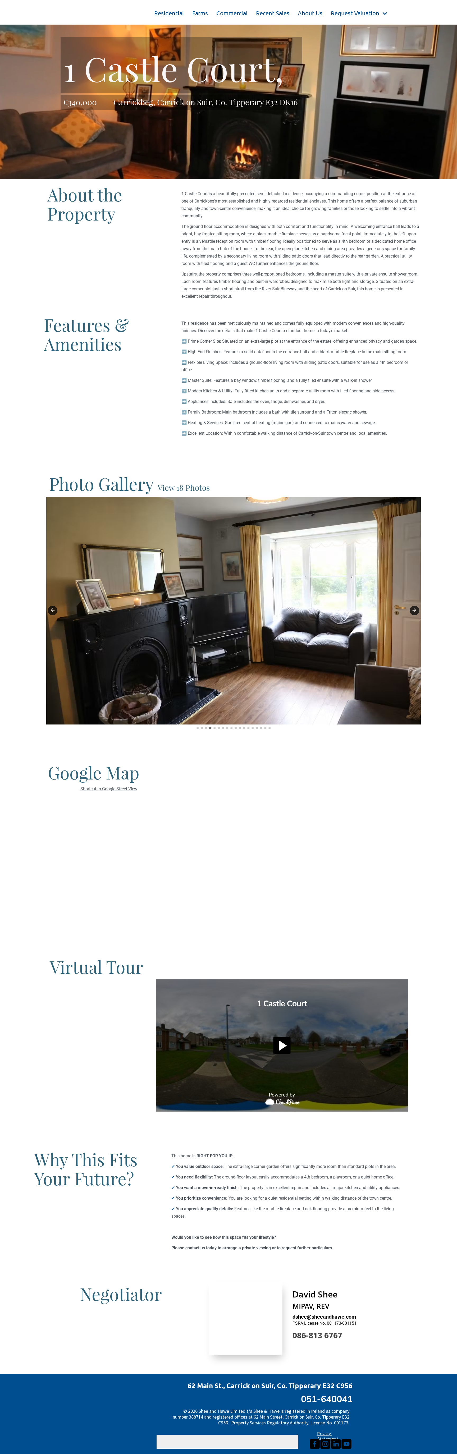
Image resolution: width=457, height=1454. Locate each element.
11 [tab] (239, 728)
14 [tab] (252, 728)
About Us (310, 13)
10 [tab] (235, 728)
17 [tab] (265, 728)
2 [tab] (201, 728)
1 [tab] (197, 728)
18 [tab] (269, 728)
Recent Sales (272, 13)
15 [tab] (256, 728)
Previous (52, 610)
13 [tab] (248, 728)
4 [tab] (210, 728)
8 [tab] (227, 728)
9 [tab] (231, 728)
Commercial (232, 13)
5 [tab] (214, 728)
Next (414, 610)
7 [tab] (223, 728)
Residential (169, 13)
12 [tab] (244, 728)
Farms (200, 13)
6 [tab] (218, 728)
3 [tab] (206, 728)
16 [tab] (261, 728)
